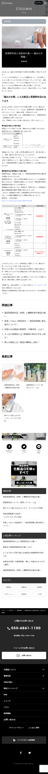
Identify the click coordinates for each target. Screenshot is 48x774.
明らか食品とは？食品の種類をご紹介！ (22, 342)
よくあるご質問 (34, 728)
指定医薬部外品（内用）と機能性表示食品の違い (22, 497)
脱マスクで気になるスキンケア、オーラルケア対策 (23, 508)
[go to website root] (7, 3)
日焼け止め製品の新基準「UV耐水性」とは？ (24, 329)
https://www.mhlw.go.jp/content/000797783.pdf (17, 201)
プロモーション (8, 594)
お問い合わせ (26, 655)
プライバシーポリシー (16, 728)
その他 (39, 594)
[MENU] (45, 3)
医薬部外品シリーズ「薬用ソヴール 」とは (19, 502)
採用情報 (7, 713)
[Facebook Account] (21, 753)
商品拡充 (24, 594)
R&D (5, 694)
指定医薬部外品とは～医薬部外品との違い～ (20, 541)
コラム (6, 707)
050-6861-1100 (25, 628)
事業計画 (24, 587)
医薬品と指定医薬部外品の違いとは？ (17, 547)
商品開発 (39, 587)
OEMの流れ (8, 682)
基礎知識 (24, 61)
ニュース (7, 701)
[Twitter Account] (29, 753)
